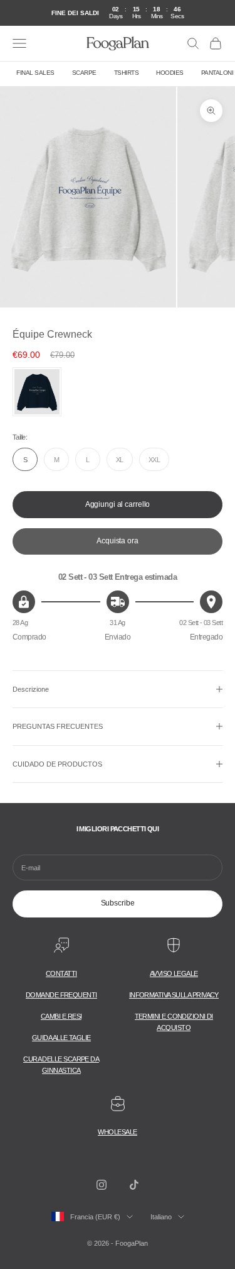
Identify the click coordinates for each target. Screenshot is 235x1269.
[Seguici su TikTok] (134, 1184)
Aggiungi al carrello (117, 504)
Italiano (161, 1217)
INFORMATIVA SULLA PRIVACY (174, 995)
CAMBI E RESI (61, 1016)
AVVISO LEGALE (174, 973)
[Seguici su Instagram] (101, 1184)
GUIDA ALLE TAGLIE (61, 1037)
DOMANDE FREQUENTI (61, 995)
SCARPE (84, 72)
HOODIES (170, 72)
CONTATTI (61, 973)
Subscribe (118, 903)
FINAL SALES (35, 72)
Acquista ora (117, 540)
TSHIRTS (126, 72)
